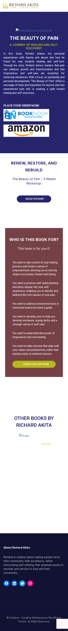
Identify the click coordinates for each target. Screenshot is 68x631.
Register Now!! (34, 199)
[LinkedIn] (14, 583)
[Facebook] (6, 583)
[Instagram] (30, 583)
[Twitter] (22, 583)
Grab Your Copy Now (36, 364)
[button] (63, 5)
